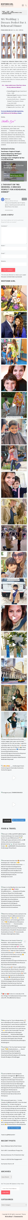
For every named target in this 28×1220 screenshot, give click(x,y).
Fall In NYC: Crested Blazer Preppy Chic (12, 1150)
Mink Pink (10, 105)
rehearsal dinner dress (16, 137)
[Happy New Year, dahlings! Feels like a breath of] (14, 511)
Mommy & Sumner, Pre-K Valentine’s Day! (12, 1155)
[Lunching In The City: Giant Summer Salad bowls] (14, 1059)
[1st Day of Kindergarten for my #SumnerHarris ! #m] (14, 405)
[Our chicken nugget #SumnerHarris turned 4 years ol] (14, 591)
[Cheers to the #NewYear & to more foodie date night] (14, 899)
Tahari (9, 107)
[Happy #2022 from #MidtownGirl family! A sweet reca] (14, 698)
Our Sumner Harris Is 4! (7, 1164)
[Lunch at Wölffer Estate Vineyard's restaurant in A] (14, 1086)
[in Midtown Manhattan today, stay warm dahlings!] (14, 671)
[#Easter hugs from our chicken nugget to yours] (14, 485)
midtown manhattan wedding (11, 134)
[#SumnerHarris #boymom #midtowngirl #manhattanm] (14, 565)
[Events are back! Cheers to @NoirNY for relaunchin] (14, 979)
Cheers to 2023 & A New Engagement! (11, 1159)
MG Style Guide (19, 126)
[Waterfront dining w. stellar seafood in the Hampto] (14, 926)
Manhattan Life (8, 126)
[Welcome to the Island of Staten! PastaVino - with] (14, 952)
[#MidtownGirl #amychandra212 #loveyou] (14, 645)
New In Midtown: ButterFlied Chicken (11, 1146)
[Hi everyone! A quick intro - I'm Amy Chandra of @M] (14, 1112)
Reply (24, 199)
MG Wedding (5, 128)
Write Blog (8, 1216)
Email (3, 253)
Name (3, 245)
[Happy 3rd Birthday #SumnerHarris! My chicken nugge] (14, 751)
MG (22, 30)
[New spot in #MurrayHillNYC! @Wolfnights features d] (14, 846)
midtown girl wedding (15, 133)
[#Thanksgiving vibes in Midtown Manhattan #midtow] (14, 298)
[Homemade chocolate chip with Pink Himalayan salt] (14, 872)
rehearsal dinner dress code (11, 139)
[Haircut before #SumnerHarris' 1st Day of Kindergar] (14, 431)
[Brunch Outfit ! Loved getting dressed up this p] (14, 725)
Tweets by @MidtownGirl (8, 1134)
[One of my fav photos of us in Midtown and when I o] (14, 325)
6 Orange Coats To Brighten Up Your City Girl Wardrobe (12, 158)
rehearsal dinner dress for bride (13, 141)
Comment (4, 226)
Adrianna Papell (11, 95)
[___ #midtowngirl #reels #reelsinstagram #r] (14, 778)
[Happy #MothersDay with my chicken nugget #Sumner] (14, 378)
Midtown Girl (7, 4)
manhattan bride (16, 130)
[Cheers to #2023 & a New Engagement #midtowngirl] (14, 538)
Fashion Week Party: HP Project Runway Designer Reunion (11, 154)
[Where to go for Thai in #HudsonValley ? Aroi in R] (14, 1032)
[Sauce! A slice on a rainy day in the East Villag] (14, 1006)
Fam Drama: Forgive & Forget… (11, 151)
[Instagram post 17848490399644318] (14, 804)
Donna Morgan (11, 91)
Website (3, 261)
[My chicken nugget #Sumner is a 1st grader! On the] (14, 352)
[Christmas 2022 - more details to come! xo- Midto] (14, 618)
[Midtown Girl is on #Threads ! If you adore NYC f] (14, 458)
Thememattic (18, 1216)
